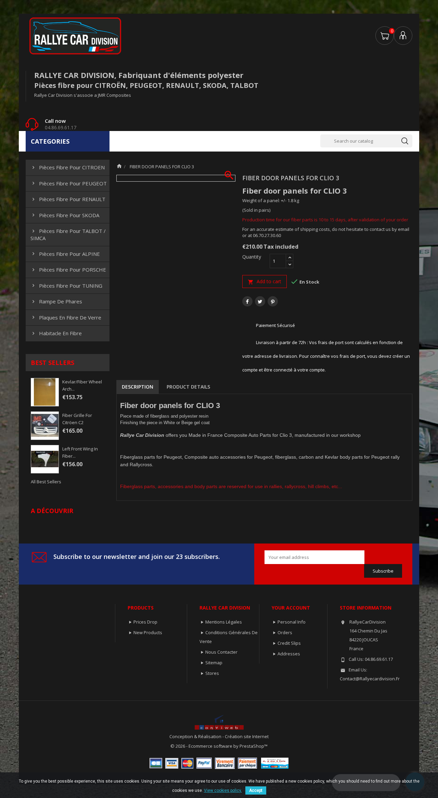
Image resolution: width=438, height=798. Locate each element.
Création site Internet (247, 736)
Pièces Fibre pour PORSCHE (68, 269)
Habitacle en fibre (56, 333)
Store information (365, 607)
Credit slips (289, 643)
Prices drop (145, 622)
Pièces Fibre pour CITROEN (67, 167)
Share (247, 301)
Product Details (188, 386)
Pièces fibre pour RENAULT (67, 199)
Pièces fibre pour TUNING (66, 285)
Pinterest (273, 301)
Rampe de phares (56, 301)
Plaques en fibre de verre (65, 317)
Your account (291, 607)
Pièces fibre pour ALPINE (65, 253)
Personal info (292, 622)
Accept (255, 790)
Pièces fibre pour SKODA (64, 215)
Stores (212, 673)
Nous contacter (221, 652)
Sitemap (213, 662)
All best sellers (46, 482)
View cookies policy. (223, 790)
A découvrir (52, 511)
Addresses (289, 654)
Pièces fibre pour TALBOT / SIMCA (68, 234)
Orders (285, 632)
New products (147, 632)
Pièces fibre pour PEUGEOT (68, 183)
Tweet (260, 301)
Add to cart (264, 281)
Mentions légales (223, 622)
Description (137, 386)
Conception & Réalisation (195, 736)
